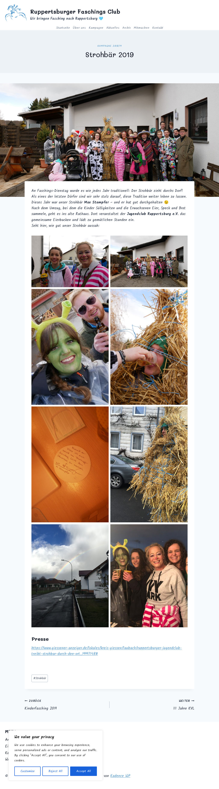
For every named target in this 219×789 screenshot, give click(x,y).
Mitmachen (141, 27)
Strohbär (39, 678)
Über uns (79, 27)
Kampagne (96, 27)
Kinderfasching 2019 (41, 705)
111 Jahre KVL (183, 705)
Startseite (63, 27)
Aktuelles (112, 27)
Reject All (55, 771)
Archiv (126, 27)
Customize (28, 771)
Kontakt (157, 27)
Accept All (83, 771)
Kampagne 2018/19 (110, 46)
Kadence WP (120, 776)
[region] (56, 755)
